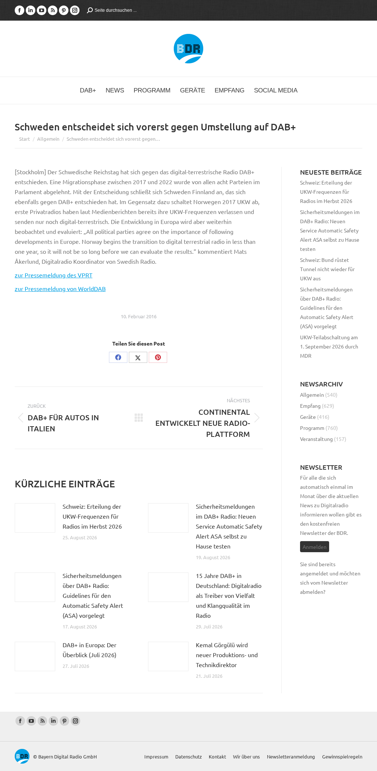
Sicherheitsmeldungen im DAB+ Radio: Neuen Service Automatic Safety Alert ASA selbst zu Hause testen (229, 526)
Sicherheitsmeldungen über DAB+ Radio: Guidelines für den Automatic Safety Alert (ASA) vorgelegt (93, 595)
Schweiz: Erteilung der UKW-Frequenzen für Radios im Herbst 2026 (92, 516)
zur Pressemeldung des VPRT (53, 274)
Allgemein (312, 394)
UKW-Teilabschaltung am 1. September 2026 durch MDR (329, 346)
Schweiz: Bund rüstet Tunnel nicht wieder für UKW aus (327, 268)
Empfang (310, 405)
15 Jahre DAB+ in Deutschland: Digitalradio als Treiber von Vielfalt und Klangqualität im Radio (228, 595)
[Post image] (35, 518)
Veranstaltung (316, 438)
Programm (312, 427)
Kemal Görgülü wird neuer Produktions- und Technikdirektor (227, 654)
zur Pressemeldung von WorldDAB (60, 288)
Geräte (308, 416)
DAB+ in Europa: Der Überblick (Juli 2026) (89, 649)
